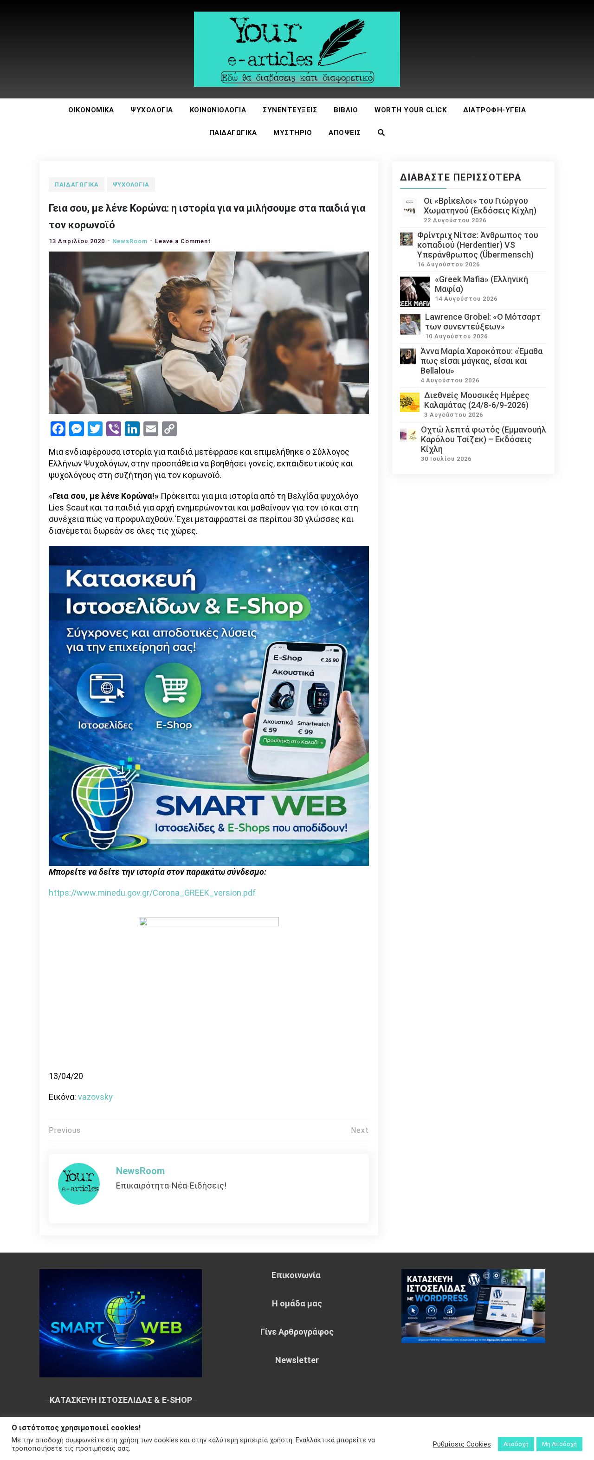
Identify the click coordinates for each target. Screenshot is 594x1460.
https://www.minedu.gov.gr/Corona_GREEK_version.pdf (152, 893)
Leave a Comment (183, 241)
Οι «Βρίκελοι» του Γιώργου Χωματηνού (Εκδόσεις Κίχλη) (480, 205)
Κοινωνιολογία (218, 110)
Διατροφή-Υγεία (494, 110)
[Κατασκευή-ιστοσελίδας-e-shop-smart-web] (209, 705)
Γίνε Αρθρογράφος (297, 1332)
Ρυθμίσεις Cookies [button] (462, 1444)
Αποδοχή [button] (516, 1444)
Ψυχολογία (151, 110)
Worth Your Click (410, 110)
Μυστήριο (292, 133)
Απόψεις (345, 133)
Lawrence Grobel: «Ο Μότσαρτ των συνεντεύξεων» (483, 321)
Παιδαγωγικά (233, 133)
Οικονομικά (91, 110)
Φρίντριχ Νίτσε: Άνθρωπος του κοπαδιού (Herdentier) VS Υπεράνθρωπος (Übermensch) (477, 244)
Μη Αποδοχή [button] (559, 1444)
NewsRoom (130, 241)
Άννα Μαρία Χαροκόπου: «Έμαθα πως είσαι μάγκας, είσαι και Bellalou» (481, 360)
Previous (65, 1130)
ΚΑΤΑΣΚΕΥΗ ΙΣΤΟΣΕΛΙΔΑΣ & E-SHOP (121, 1400)
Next (360, 1130)
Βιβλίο (346, 110)
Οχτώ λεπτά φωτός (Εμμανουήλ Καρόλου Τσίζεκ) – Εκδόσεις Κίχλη (483, 439)
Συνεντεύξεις (290, 110)
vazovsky (95, 1097)
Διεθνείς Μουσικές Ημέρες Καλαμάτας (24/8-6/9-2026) (476, 400)
